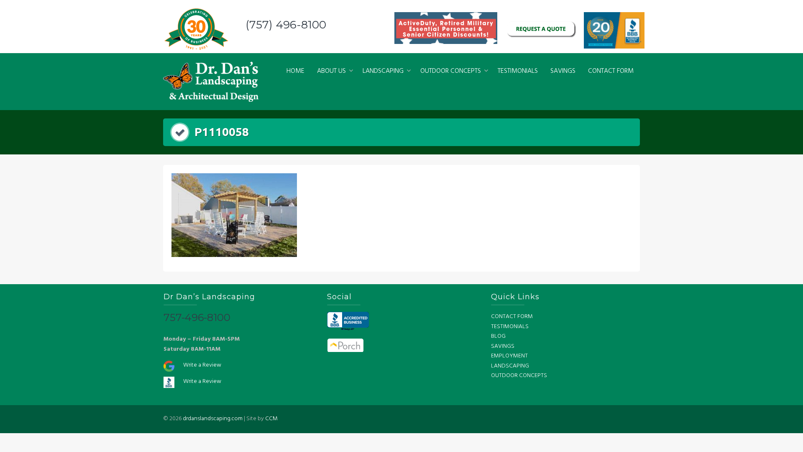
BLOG (498, 336)
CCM (271, 419)
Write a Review (202, 365)
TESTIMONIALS (518, 71)
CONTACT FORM (611, 71)
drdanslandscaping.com (213, 419)
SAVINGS (562, 71)
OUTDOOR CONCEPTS (450, 71)
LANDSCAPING (383, 71)
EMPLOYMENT (509, 356)
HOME (295, 71)
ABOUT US (331, 71)
